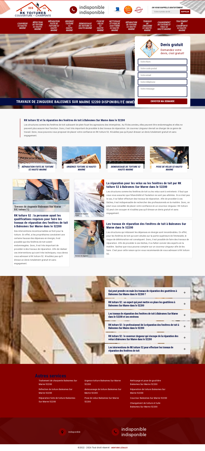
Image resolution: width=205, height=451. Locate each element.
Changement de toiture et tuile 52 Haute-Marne (164, 25)
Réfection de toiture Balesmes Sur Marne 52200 (55, 391)
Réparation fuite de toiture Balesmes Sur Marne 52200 (57, 400)
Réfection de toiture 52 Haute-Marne (37, 25)
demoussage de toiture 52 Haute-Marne (85, 25)
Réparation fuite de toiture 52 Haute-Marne (53, 26)
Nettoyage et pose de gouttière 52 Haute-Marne (114, 26)
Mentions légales (119, 448)
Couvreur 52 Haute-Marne (22, 25)
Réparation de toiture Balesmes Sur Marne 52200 (147, 391)
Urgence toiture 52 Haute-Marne (69, 26)
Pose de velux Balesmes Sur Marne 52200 (101, 400)
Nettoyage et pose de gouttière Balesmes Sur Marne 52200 (145, 382)
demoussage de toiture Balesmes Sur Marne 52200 (102, 391)
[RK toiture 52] (33, 9)
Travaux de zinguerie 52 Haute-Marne (147, 26)
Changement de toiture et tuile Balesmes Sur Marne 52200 (145, 405)
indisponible (91, 7)
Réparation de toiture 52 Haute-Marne (131, 25)
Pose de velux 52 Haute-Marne (100, 26)
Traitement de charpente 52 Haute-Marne (181, 26)
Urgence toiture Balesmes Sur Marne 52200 (102, 382)
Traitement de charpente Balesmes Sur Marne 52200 (58, 382)
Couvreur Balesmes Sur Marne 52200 (148, 398)
